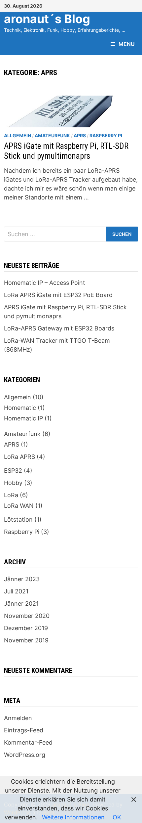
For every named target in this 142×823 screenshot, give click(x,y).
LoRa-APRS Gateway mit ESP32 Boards (59, 328)
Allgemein (17, 135)
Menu (127, 44)
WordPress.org (24, 754)
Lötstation (18, 519)
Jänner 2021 (21, 603)
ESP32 (13, 470)
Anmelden (18, 718)
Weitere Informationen (73, 817)
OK (117, 817)
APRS (80, 135)
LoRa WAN (19, 505)
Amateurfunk (52, 135)
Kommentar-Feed (28, 742)
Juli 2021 (16, 591)
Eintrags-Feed (23, 730)
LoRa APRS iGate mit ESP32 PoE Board (58, 294)
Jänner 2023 (22, 579)
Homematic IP (23, 418)
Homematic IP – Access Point (44, 282)
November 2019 (26, 640)
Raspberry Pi (105, 135)
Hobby (13, 482)
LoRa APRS (19, 456)
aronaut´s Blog (47, 19)
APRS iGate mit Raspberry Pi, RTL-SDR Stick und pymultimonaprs (66, 151)
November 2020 (27, 615)
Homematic (20, 407)
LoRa (11, 495)
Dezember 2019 (26, 628)
